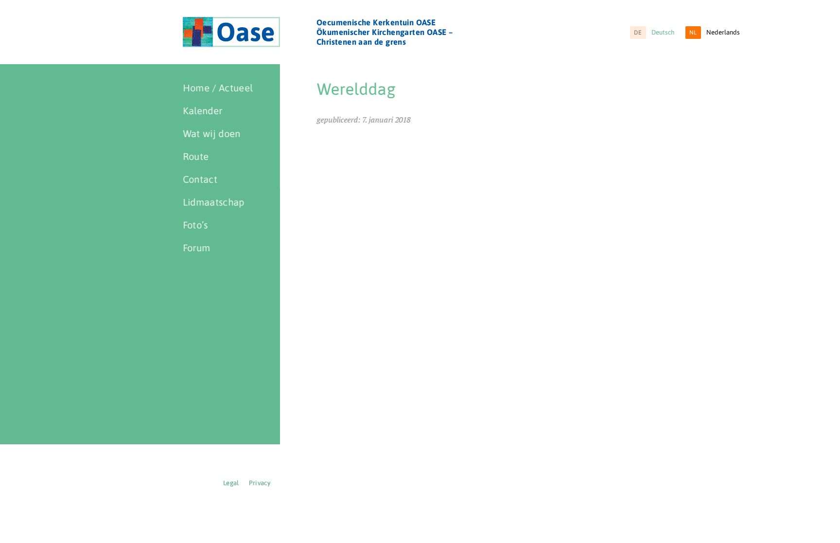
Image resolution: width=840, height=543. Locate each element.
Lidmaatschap (214, 202)
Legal (231, 483)
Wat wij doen (212, 133)
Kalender (203, 110)
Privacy (259, 483)
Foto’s (195, 224)
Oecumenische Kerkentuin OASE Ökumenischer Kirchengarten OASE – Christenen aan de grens (384, 32)
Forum (196, 247)
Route (196, 156)
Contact (200, 179)
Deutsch (654, 32)
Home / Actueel (218, 87)
